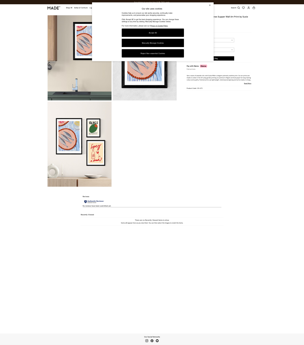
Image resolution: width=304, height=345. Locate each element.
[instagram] (146, 340)
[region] (153, 31)
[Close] (209, 5)
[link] (235, 8)
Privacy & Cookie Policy (159, 26)
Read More (247, 83)
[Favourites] (243, 7)
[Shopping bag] (253, 7)
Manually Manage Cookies (153, 43)
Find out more (191, 69)
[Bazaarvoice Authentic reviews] (94, 201)
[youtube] (157, 340)
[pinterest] (152, 340)
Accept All (153, 33)
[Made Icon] (54, 7)
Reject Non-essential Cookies (153, 53)
